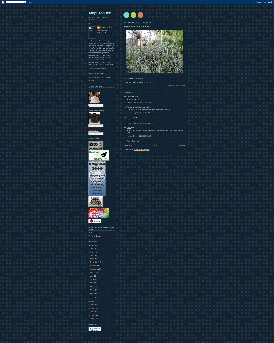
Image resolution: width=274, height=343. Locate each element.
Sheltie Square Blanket (96, 110)
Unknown (130, 96)
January (93, 297)
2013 (93, 249)
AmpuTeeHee (99, 13)
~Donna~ (130, 117)
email (92, 80)
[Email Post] (185, 82)
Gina (129, 128)
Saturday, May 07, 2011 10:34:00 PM (139, 102)
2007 (93, 312)
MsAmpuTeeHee (106, 27)
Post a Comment (133, 141)
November (94, 262)
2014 (93, 245)
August (93, 272)
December (94, 258)
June (92, 279)
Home (155, 145)
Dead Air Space (96, 233)
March (92, 290)
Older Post (182, 145)
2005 (93, 319)
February (93, 293)
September (94, 269)
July (92, 276)
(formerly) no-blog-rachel (136, 107)
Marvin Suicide (96, 236)
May (92, 283)
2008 (93, 308)
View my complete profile (97, 68)
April (92, 286)
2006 (93, 315)
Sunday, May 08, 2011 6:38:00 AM (138, 113)
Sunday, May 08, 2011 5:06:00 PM (139, 123)
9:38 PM (148, 82)
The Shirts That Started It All (100, 77)
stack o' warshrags (94, 90)
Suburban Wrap (93, 131)
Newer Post (128, 145)
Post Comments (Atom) (142, 150)
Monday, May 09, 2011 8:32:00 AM (139, 136)
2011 (93, 256)
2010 (93, 301)
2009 (93, 305)
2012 (93, 252)
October (93, 265)
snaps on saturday (140, 26)
